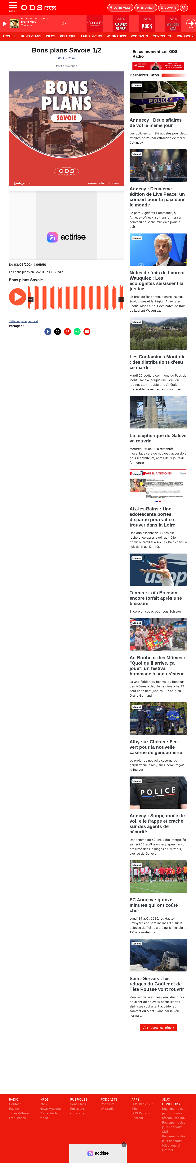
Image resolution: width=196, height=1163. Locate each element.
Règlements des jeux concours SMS (173, 1127)
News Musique (50, 1109)
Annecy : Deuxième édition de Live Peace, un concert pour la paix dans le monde (157, 196)
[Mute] (64, 23)
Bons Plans (31, 36)
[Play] (5, 23)
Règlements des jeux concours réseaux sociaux (173, 1113)
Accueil (9, 36)
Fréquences (17, 1118)
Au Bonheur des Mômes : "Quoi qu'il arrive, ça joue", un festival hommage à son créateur (157, 665)
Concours (162, 36)
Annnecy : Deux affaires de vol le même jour (156, 122)
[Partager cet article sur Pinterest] (66, 333)
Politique (68, 36)
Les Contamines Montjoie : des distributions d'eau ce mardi (157, 362)
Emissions (77, 1109)
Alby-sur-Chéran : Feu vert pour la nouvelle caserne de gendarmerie (156, 747)
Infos (50, 36)
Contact (15, 1104)
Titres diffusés (19, 1113)
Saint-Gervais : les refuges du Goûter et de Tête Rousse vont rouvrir (157, 984)
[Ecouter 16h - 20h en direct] (158, 65)
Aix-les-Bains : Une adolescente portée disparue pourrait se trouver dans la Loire (152, 516)
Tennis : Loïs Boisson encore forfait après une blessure (156, 598)
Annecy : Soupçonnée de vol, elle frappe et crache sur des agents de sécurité (157, 823)
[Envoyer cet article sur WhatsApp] (76, 333)
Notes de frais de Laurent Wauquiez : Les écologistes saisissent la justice (157, 280)
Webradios (116, 36)
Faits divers (91, 36)
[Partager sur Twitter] (56, 333)
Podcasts (139, 36)
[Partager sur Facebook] (46, 333)
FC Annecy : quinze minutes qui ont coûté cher (154, 905)
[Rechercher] (184, 7)
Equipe (14, 1109)
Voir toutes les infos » (158, 1028)
